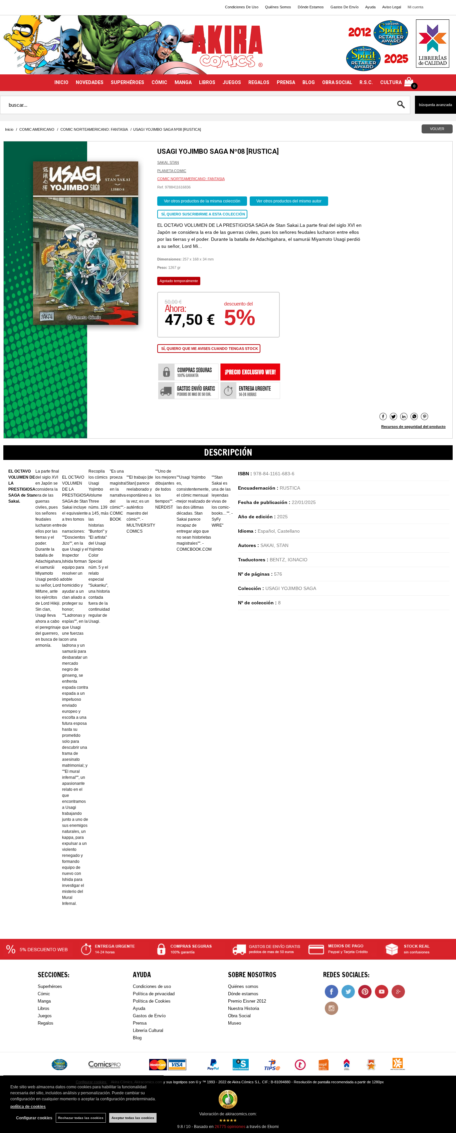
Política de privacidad (154, 993)
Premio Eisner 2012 (247, 1001)
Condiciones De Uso (241, 7)
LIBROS (207, 82)
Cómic (44, 993)
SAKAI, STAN (168, 162)
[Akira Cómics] (228, 48)
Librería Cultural (148, 1030)
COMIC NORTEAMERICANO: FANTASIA (191, 179)
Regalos (45, 1023)
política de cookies (28, 1106)
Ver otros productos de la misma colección (202, 201)
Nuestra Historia (243, 1008)
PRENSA (286, 82)
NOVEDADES (89, 82)
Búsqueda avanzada (435, 105)
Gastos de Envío (149, 1015)
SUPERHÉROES (127, 82)
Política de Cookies (152, 1001)
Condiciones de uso (152, 986)
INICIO (61, 82)
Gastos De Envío (344, 7)
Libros (43, 1008)
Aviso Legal (391, 7)
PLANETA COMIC (171, 171)
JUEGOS (232, 82)
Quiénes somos (243, 986)
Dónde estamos (243, 993)
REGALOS (258, 82)
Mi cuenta (415, 7)
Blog (137, 1037)
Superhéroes (50, 986)
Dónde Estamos (311, 7)
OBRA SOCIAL (337, 82)
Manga (44, 1001)
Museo (234, 1023)
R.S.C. (366, 82)
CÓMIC (159, 82)
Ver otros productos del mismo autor (288, 201)
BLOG (308, 82)
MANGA (183, 82)
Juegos (45, 1015)
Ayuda (370, 7)
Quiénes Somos (278, 7)
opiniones (230, 1126)
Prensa (140, 1023)
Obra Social (239, 1015)
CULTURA (391, 82)
